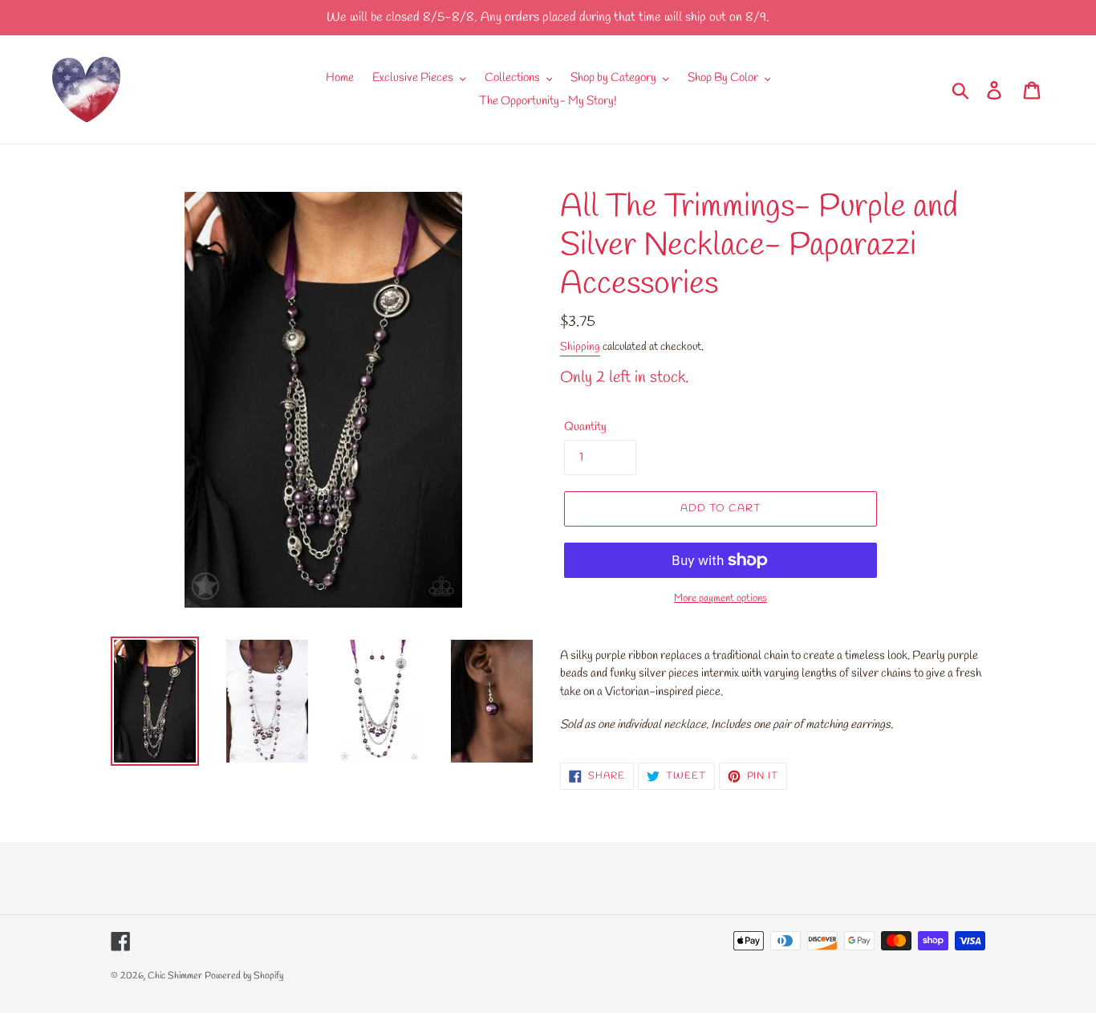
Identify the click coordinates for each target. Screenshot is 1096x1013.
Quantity (585, 427)
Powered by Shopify (244, 976)
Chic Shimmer (175, 976)
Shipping (580, 347)
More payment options (720, 598)
